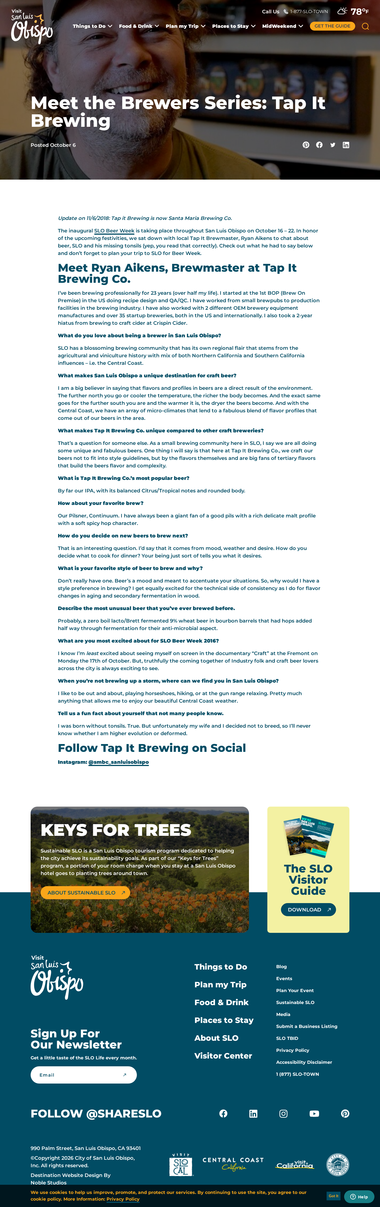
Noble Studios (48, 1183)
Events (284, 978)
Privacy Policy (292, 1050)
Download (304, 910)
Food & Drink (135, 26)
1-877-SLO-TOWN (309, 11)
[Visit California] (294, 1166)
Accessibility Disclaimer (304, 1062)
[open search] (365, 26)
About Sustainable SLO (81, 893)
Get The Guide (333, 26)
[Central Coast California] (233, 1166)
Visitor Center (223, 1056)
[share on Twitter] (332, 145)
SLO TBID (287, 1038)
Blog (281, 966)
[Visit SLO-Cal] (181, 1166)
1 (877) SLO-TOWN (297, 1074)
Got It (333, 1196)
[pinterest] (345, 1113)
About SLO (216, 1038)
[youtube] (314, 1113)
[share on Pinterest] (306, 145)
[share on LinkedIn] (346, 145)
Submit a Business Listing (306, 1026)
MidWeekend (279, 26)
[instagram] (283, 1113)
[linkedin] (253, 1113)
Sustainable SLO (295, 1002)
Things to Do (89, 26)
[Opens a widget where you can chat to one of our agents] (359, 1197)
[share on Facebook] (319, 145)
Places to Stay (230, 26)
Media (283, 1014)
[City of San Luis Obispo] (337, 1166)
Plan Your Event (295, 990)
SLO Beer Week (114, 231)
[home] (34, 23)
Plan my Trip (182, 26)
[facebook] (223, 1113)
